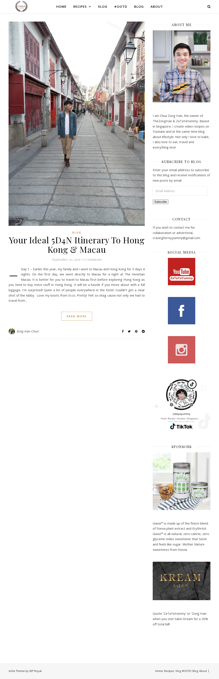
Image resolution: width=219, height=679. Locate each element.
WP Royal (35, 671)
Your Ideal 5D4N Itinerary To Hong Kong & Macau (77, 244)
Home (61, 6)
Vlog (102, 6)
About (157, 6)
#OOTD (120, 6)
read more (77, 316)
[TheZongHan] (21, 6)
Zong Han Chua (28, 331)
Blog (139, 6)
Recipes (80, 6)
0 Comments (92, 259)
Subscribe (160, 201)
